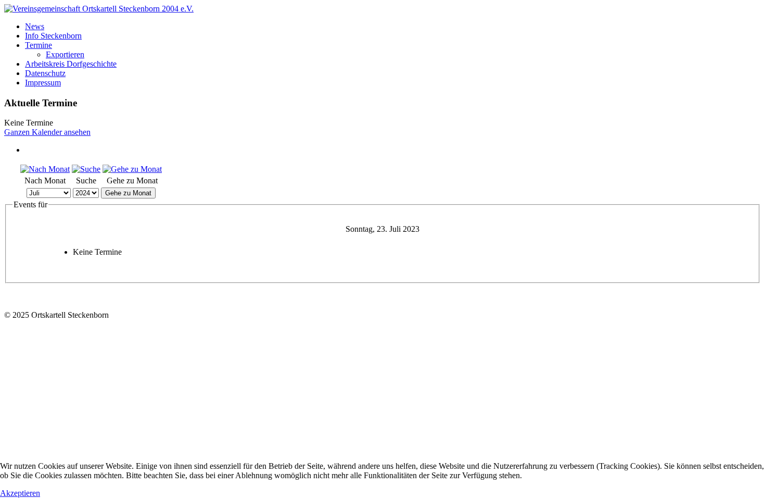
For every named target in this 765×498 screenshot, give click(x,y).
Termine (38, 45)
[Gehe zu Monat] (132, 169)
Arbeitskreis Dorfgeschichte (71, 63)
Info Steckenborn (53, 35)
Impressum (43, 82)
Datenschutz (45, 73)
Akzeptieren (20, 493)
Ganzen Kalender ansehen (47, 132)
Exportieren (65, 54)
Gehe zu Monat (128, 193)
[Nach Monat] (45, 169)
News (34, 26)
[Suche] (86, 169)
